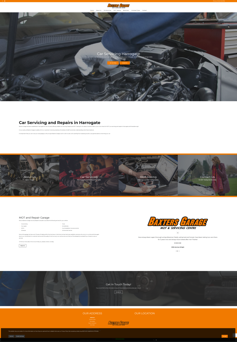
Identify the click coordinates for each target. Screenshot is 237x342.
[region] (177, 241)
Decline (11, 336)
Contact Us (124, 62)
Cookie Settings (20, 336)
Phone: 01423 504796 (219, 1)
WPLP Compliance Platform (120, 338)
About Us (112, 62)
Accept (224, 336)
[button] (22, 245)
